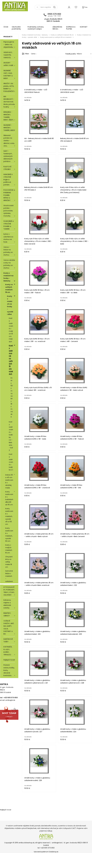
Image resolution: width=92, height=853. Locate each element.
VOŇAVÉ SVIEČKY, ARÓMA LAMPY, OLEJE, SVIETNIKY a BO (8, 627)
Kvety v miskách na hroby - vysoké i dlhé (10, 305)
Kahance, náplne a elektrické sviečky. (7, 604)
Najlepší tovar (9, 660)
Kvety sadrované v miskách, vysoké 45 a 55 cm (9, 516)
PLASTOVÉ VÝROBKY (7, 168)
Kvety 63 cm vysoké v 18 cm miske (12, 397)
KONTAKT (83, 27)
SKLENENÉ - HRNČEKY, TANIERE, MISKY (9, 127)
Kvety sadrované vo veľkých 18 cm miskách (11, 359)
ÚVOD (6, 27)
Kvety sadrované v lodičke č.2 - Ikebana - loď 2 (11, 436)
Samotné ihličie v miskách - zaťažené (9, 576)
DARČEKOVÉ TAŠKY (8, 640)
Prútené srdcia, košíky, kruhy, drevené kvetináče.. (9, 670)
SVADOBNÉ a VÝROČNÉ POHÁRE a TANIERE (8, 225)
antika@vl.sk (57, 843)
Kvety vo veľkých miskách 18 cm (9, 288)
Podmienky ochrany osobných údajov (36, 28)
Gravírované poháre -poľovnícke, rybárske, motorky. (8, 210)
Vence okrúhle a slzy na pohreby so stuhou (9, 264)
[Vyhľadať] (37, 7)
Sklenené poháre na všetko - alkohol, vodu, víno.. (9, 140)
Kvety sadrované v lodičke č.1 (11, 462)
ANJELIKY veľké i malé (8, 64)
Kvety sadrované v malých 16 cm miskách (11, 330)
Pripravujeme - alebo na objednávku (8, 44)
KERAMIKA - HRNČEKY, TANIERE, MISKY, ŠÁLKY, (8, 116)
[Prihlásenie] (69, 7)
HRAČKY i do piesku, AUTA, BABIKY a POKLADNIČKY (8, 87)
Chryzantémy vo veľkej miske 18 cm (9, 562)
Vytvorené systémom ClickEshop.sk (46, 852)
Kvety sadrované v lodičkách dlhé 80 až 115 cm (9, 498)
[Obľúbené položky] (76, 7)
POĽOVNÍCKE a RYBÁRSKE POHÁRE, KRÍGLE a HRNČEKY (9, 195)
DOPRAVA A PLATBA (70, 28)
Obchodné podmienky (16, 28)
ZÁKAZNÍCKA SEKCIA (57, 28)
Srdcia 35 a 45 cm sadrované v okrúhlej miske (9, 481)
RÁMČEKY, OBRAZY (7, 614)
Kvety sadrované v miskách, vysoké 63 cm (9, 534)
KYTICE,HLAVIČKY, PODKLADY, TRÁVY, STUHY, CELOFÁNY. (9, 591)
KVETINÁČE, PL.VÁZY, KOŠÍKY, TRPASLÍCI (7, 651)
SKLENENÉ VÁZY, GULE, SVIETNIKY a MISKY (8, 74)
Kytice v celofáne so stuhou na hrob (8, 238)
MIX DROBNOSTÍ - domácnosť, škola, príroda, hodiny (9, 101)
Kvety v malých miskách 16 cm (8, 549)
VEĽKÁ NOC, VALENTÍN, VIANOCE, (7, 55)
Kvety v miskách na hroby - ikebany (8, 277)
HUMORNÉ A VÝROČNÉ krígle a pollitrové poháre (8, 179)
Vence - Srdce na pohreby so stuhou (8, 251)
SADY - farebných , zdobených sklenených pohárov (8, 156)
